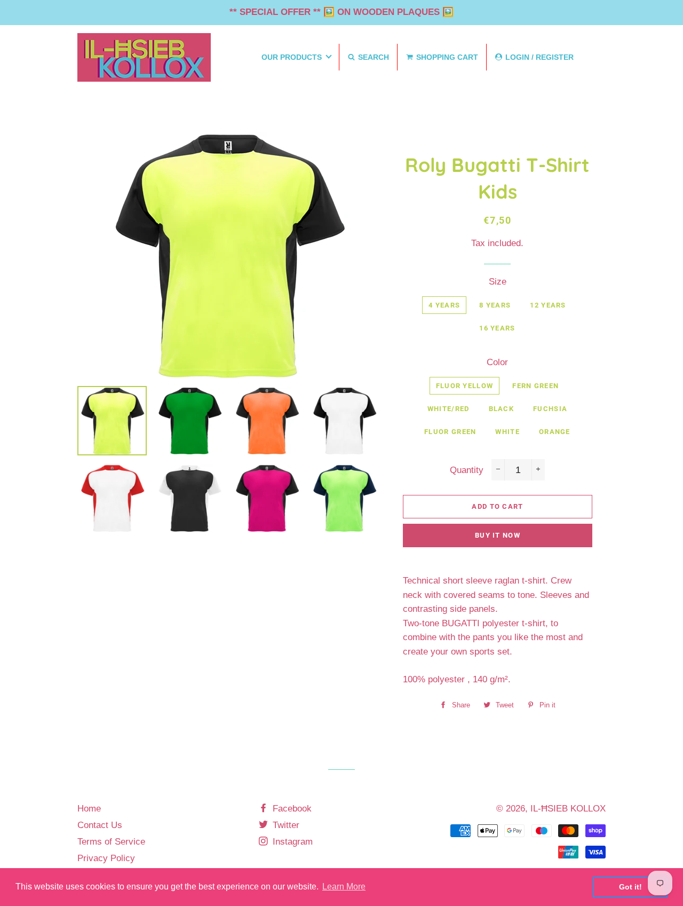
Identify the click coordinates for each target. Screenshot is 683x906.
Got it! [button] (630, 887)
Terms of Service (111, 842)
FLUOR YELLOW (465, 386)
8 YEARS (495, 305)
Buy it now (497, 535)
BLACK (501, 409)
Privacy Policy (106, 858)
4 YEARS (444, 305)
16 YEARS (497, 328)
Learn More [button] (344, 886)
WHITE (507, 432)
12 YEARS (548, 305)
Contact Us (99, 825)
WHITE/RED (448, 409)
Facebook (291, 808)
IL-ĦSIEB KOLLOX (568, 808)
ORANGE (554, 432)
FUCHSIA (550, 409)
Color (497, 362)
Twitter (284, 825)
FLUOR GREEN (450, 432)
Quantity (466, 470)
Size (497, 282)
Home (89, 808)
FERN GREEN (535, 386)
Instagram (291, 842)
